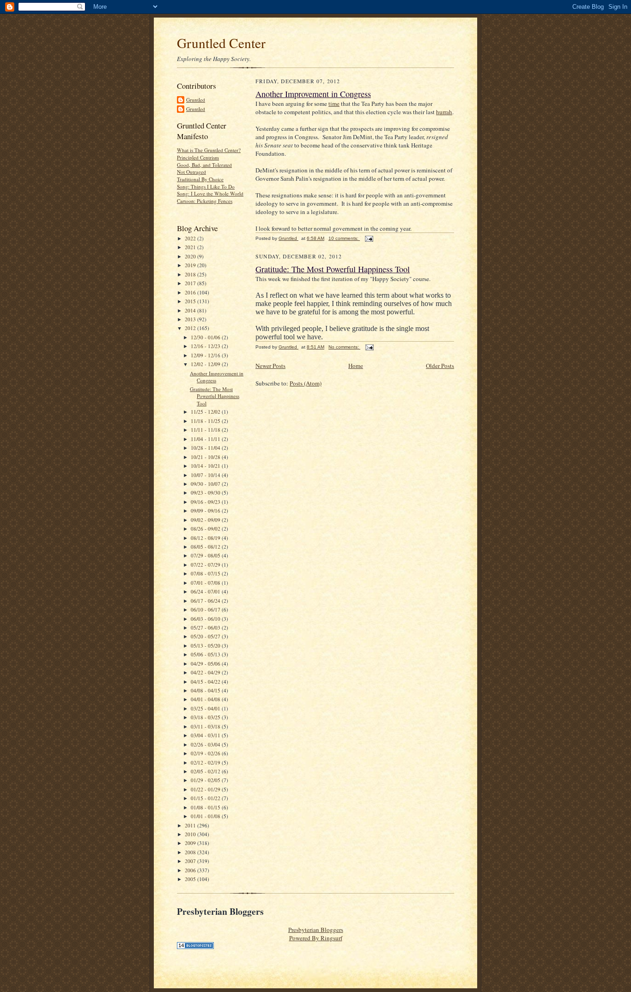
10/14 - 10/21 (206, 465)
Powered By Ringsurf (315, 938)
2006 (191, 870)
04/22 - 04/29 (206, 672)
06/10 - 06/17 (206, 609)
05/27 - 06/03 (206, 627)
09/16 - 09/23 (206, 501)
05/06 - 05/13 (206, 654)
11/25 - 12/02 (206, 411)
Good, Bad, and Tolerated (204, 164)
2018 (191, 274)
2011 (191, 825)
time (334, 103)
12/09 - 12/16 (206, 355)
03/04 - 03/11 (206, 735)
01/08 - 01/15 (206, 807)
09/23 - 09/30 (206, 492)
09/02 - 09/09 (206, 519)
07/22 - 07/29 (206, 564)
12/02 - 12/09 (206, 364)
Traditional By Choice (200, 179)
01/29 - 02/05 (206, 780)
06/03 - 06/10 (206, 618)
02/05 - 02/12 (206, 771)
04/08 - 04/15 (206, 690)
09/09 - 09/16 (206, 510)
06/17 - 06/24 (206, 600)
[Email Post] (369, 238)
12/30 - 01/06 (206, 337)
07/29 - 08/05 (206, 555)
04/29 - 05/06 (206, 663)
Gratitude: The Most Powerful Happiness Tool (214, 396)
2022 (191, 238)
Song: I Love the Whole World (210, 193)
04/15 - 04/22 (206, 681)
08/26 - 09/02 (206, 528)
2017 (191, 283)
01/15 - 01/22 (206, 798)
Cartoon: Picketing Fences (204, 200)
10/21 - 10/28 (206, 456)
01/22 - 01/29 (206, 789)
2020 (191, 256)
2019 (191, 265)
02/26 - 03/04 (206, 744)
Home (355, 365)
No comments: (344, 346)
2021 (191, 247)
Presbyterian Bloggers (315, 929)
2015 (191, 301)
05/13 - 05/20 (206, 645)
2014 (191, 310)
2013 (191, 319)
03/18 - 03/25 (206, 717)
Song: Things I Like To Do (206, 186)
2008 (191, 852)
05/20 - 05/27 (206, 636)
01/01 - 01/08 (206, 816)
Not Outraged (191, 171)
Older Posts (440, 365)
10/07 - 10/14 (206, 475)
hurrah (444, 112)
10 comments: (344, 238)
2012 (191, 328)
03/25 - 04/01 (206, 708)
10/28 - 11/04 (206, 447)
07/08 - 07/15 (206, 573)
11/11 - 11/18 (206, 429)
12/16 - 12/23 (206, 346)
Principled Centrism (198, 157)
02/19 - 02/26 (206, 753)
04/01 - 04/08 (206, 699)
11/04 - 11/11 (206, 438)
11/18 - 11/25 (206, 420)
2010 (191, 834)
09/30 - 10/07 (206, 483)
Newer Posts (270, 365)
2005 (191, 879)
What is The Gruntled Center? (209, 150)
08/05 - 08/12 (206, 546)
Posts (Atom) (306, 383)
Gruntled (195, 99)
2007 (191, 860)
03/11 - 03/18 (206, 726)
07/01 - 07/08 (206, 582)
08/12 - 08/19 (206, 537)
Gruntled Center (221, 43)
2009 (191, 842)
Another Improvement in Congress (313, 93)
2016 (191, 292)
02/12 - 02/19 (206, 762)
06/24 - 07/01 (206, 591)
